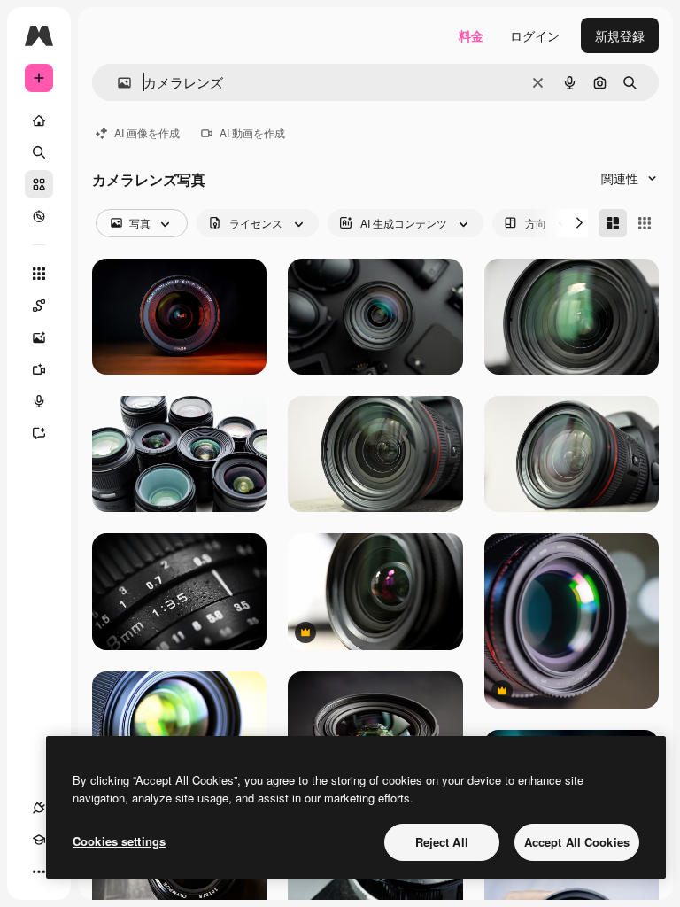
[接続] (39, 808)
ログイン (535, 35)
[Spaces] (39, 305)
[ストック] (39, 184)
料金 (471, 35)
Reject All (441, 841)
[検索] (39, 152)
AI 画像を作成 (147, 132)
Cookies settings (119, 841)
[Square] (644, 223)
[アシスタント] (39, 433)
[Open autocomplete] (117, 82)
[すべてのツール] (39, 274)
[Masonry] (613, 223)
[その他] (39, 871)
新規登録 (620, 35)
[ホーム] (39, 120)
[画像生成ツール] (39, 337)
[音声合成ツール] (39, 401)
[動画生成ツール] (39, 369)
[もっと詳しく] (39, 216)
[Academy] (39, 840)
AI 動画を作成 (252, 132)
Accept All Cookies (577, 841)
